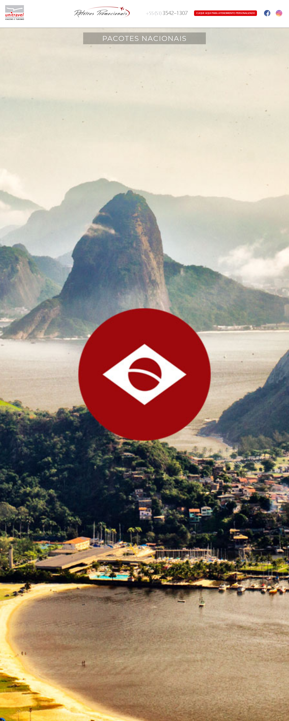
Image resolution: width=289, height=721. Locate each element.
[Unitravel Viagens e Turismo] (14, 12)
